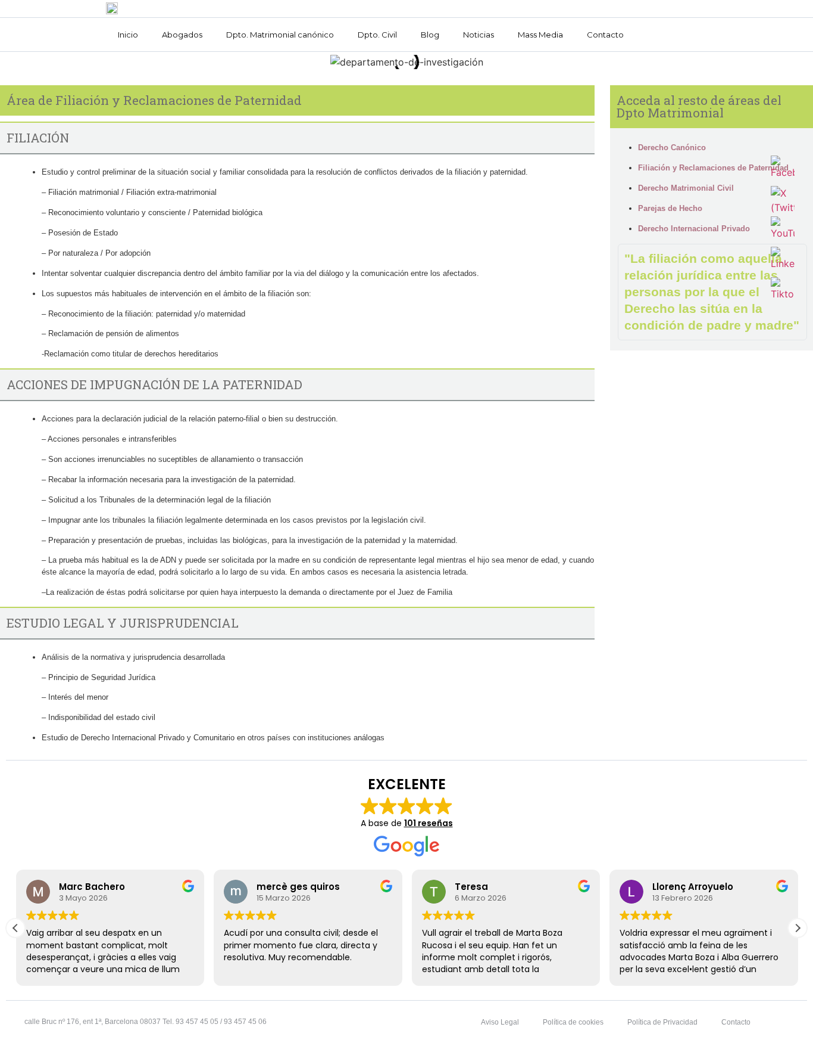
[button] (797, 928)
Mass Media (540, 34)
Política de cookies (573, 1022)
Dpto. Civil (377, 34)
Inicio (128, 34)
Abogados (182, 34)
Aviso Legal (500, 1022)
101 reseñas (428, 823)
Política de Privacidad (662, 1022)
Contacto (605, 34)
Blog (430, 34)
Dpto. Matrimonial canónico (280, 34)
